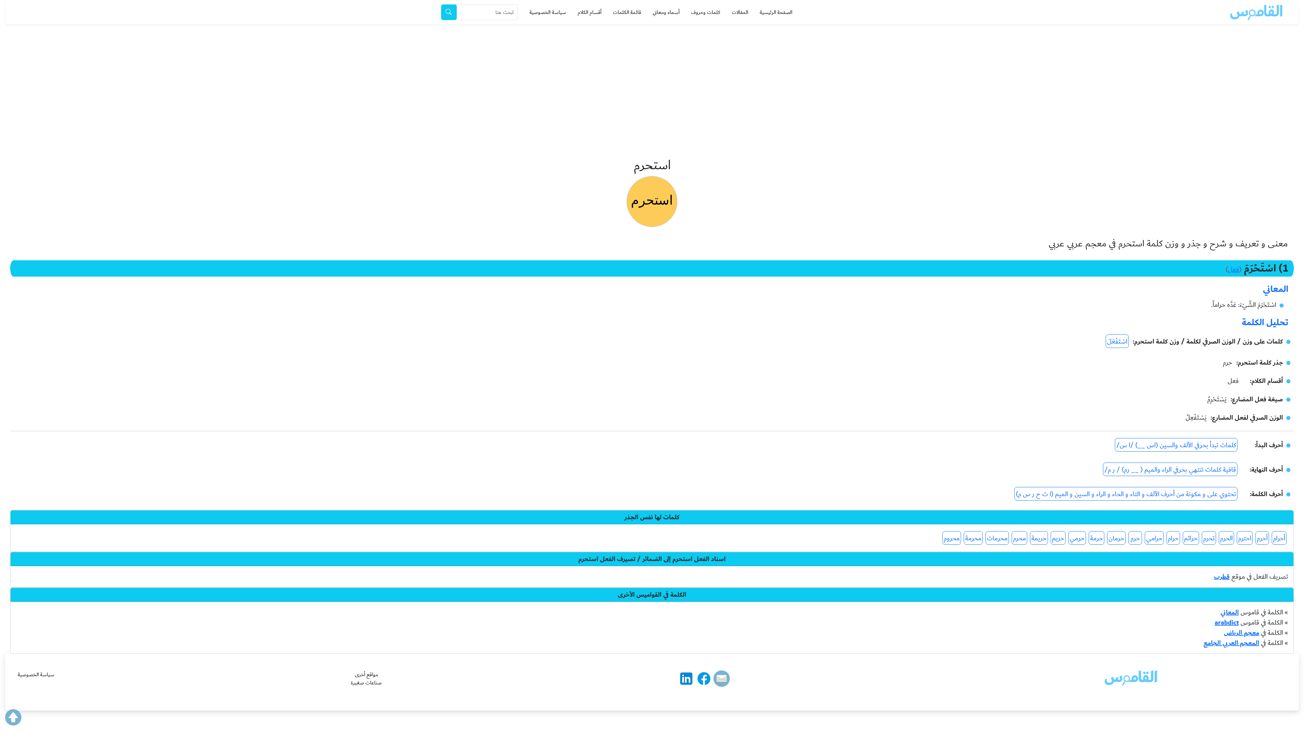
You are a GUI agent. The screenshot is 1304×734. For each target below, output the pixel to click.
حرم (1135, 538)
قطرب (1222, 576)
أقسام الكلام (589, 12)
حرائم (1191, 538)
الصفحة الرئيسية (776, 12)
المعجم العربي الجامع (1231, 643)
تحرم (1209, 538)
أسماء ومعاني (666, 12)
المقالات (740, 12)
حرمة (1096, 538)
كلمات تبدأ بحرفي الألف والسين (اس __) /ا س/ (1176, 445)
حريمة (1039, 538)
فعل (1233, 269)
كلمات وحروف (705, 12)
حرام (1173, 538)
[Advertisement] (652, 75)
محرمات (997, 538)
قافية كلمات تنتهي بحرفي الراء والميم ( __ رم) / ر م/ (1170, 469)
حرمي (1077, 538)
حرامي (1154, 538)
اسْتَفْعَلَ (1117, 341)
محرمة (973, 538)
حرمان (1116, 538)
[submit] (449, 12)
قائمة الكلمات (627, 12)
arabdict (1227, 622)
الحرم (1226, 538)
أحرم (1262, 538)
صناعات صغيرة (366, 682)
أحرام (1279, 538)
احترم (1244, 538)
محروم (952, 538)
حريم (1058, 538)
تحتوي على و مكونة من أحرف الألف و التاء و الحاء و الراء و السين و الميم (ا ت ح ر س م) (1126, 494)
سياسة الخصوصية (547, 12)
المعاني (1229, 612)
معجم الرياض (1241, 633)
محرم (1019, 538)
